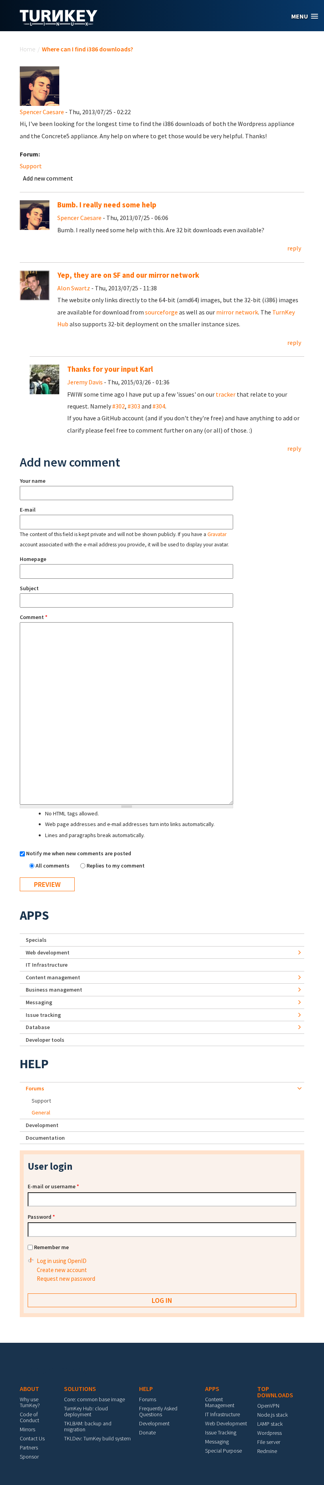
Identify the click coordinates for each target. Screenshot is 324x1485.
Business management (54, 989)
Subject (29, 588)
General (41, 1112)
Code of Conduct (29, 1417)
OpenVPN (268, 1405)
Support (31, 166)
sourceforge (161, 312)
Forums (35, 1088)
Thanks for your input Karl (110, 369)
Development (42, 1125)
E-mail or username (53, 1186)
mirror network (237, 312)
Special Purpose (223, 1450)
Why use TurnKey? (30, 1402)
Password (41, 1216)
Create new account (62, 1270)
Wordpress (269, 1432)
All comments (53, 865)
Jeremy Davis (85, 382)
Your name (32, 481)
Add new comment (48, 178)
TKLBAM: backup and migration (87, 1426)
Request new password (66, 1278)
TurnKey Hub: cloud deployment (86, 1411)
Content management (53, 977)
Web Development (226, 1423)
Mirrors (27, 1429)
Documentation (45, 1137)
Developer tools (45, 1039)
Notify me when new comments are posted (78, 853)
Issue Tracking (220, 1432)
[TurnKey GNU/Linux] (59, 23)
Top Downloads (275, 1392)
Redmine (267, 1451)
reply (294, 248)
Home (28, 49)
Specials (36, 939)
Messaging (39, 1002)
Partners (29, 1447)
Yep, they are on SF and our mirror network (128, 275)
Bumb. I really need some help (106, 204)
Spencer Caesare (42, 112)
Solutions (80, 1389)
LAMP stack (270, 1423)
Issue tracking (43, 1014)
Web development (48, 952)
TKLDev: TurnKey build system (97, 1438)
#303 (134, 406)
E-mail (28, 509)
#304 (159, 406)
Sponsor (29, 1456)
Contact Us (32, 1438)
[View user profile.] (39, 85)
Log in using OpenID (62, 1261)
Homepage (33, 559)
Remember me (51, 1247)
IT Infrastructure (47, 964)
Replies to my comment (116, 865)
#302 (118, 406)
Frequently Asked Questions (158, 1411)
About (29, 1389)
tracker (225, 394)
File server (268, 1441)
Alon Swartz (73, 288)
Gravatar (216, 534)
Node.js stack (272, 1414)
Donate (147, 1432)
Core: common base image (94, 1399)
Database (38, 1027)
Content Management (219, 1402)
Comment (33, 617)
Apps (34, 915)
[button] (304, 16)
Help (34, 1064)
